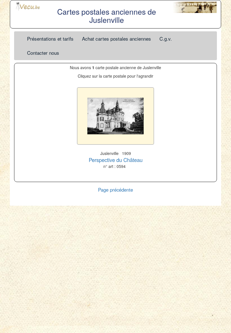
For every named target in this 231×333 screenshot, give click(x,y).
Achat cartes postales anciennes (116, 38)
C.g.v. (165, 38)
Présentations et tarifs (50, 38)
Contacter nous (43, 52)
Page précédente (115, 189)
